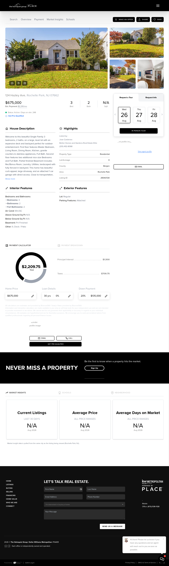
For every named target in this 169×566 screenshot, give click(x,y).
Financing (10, 495)
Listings (9, 485)
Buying (9, 488)
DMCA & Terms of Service (147, 563)
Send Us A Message (112, 526)
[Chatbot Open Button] (162, 559)
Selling (9, 492)
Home (8, 481)
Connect (10, 506)
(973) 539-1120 (153, 507)
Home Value (11, 499)
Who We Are (11, 503)
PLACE (56, 542)
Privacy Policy (130, 563)
